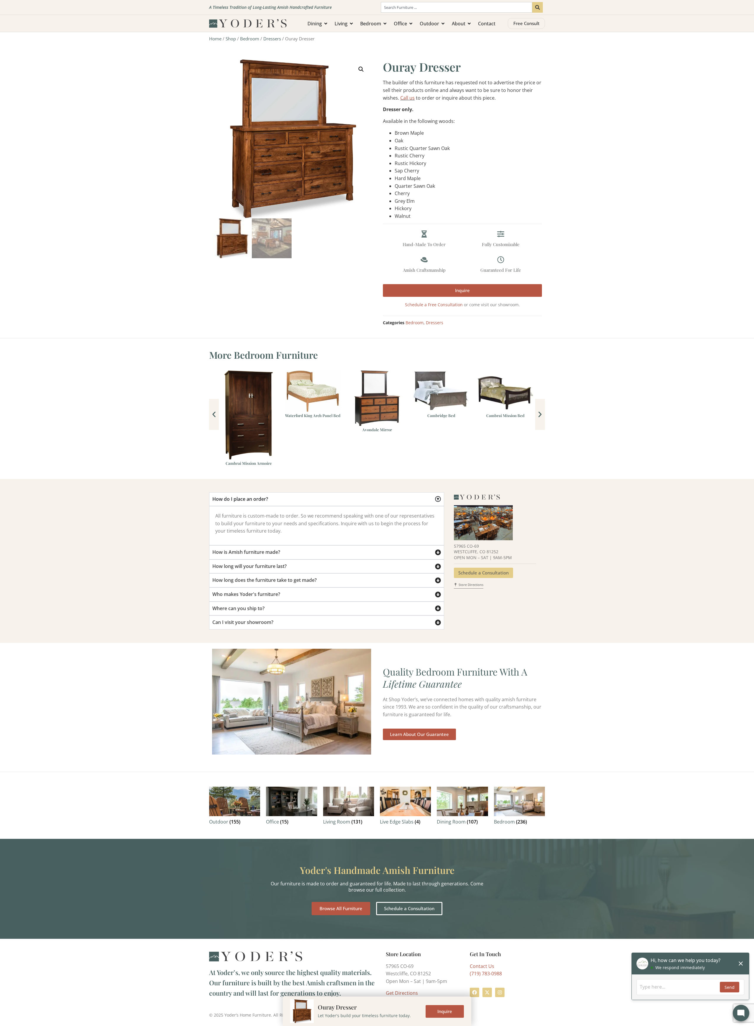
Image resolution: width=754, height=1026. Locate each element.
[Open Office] (411, 23)
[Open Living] (351, 23)
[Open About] (469, 23)
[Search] (537, 7)
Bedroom (249, 39)
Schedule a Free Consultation (434, 304)
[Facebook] (474, 992)
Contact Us (482, 966)
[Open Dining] (325, 23)
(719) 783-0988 (486, 973)
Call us (407, 98)
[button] (361, 69)
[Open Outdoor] (443, 23)
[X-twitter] (487, 992)
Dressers (272, 39)
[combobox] (456, 7)
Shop (231, 39)
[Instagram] (500, 992)
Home (215, 39)
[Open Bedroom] (385, 23)
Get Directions (402, 993)
